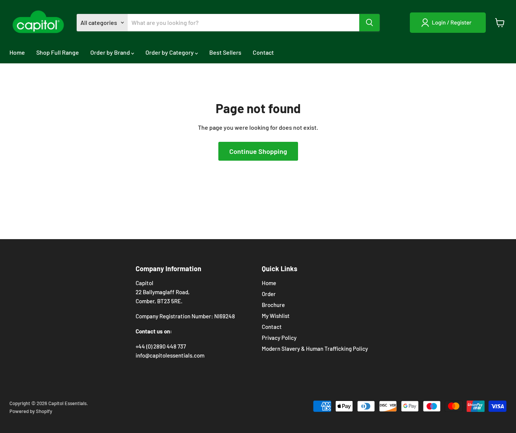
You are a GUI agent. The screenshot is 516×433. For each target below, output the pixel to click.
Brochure (273, 304)
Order (269, 293)
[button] (448, 22)
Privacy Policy (279, 337)
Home (17, 52)
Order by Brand (110, 52)
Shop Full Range (57, 52)
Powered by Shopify (30, 411)
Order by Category (170, 52)
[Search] (369, 22)
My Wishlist (276, 315)
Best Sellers (225, 52)
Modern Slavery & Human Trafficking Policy (315, 348)
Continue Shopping (258, 151)
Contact (263, 52)
